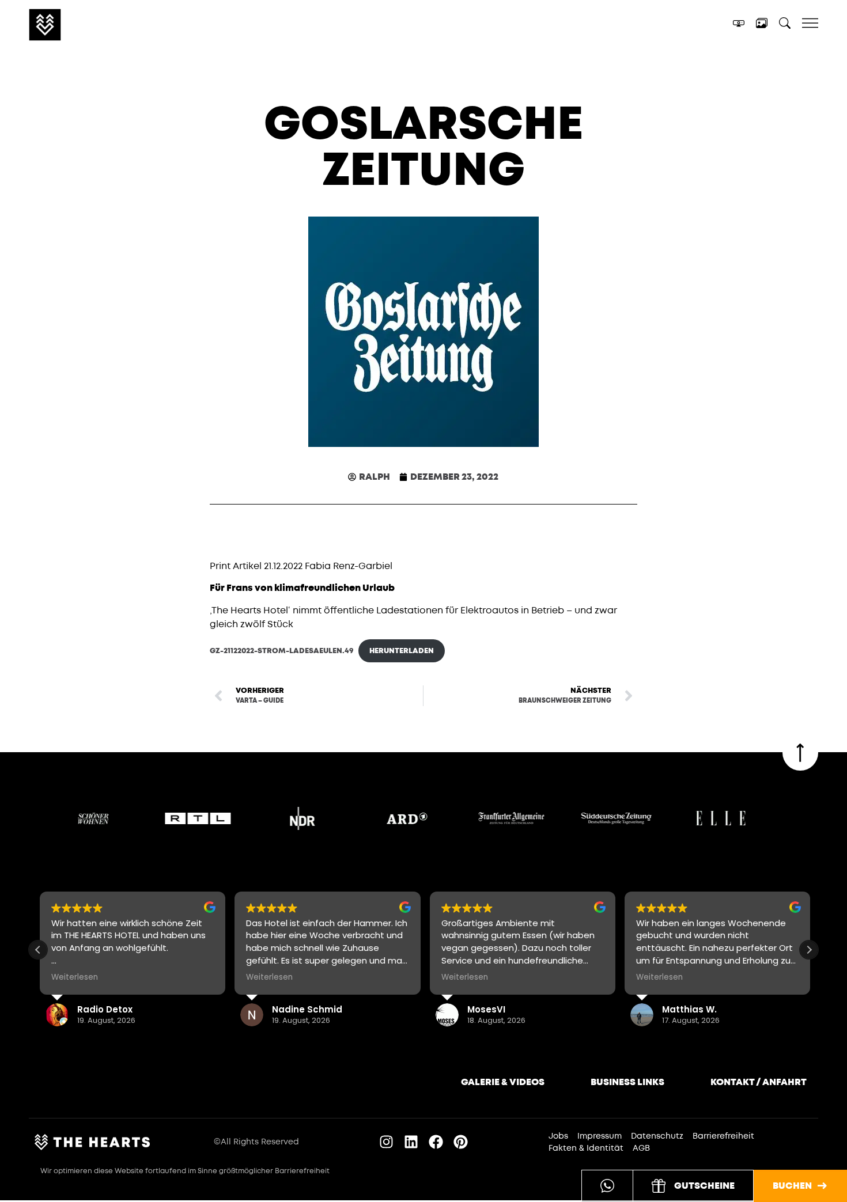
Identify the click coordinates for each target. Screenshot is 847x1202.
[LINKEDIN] (411, 1142)
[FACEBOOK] (436, 1142)
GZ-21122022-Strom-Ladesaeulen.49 (281, 651)
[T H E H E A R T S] (91, 25)
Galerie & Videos (502, 1082)
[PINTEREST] (460, 1142)
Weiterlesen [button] (73, 977)
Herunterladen (401, 651)
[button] (809, 949)
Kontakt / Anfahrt (758, 1082)
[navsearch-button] (785, 25)
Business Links (627, 1082)
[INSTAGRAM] (386, 1142)
